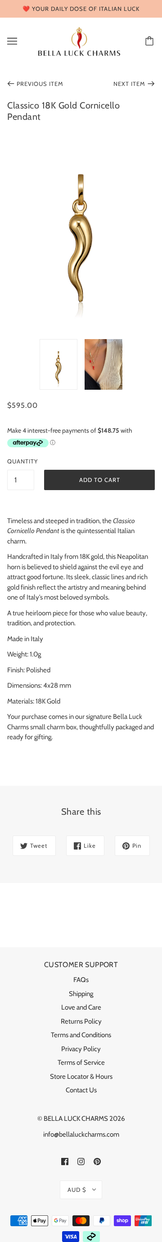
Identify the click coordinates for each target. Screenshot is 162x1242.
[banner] (79, 41)
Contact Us (81, 1090)
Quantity (20, 461)
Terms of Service (81, 1062)
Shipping (81, 994)
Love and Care (81, 1007)
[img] (65, 1161)
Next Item (129, 83)
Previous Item (40, 83)
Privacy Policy (81, 1049)
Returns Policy (81, 1021)
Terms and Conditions (81, 1035)
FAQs (81, 980)
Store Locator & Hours (81, 1076)
